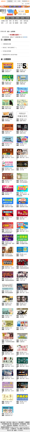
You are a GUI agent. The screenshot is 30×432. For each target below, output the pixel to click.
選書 (13, 21)
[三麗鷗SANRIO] (7, 139)
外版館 (12, 18)
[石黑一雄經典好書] (7, 151)
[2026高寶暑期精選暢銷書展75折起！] (7, 102)
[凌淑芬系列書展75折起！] (7, 372)
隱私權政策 (16, 424)
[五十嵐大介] (7, 299)
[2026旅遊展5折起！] (22, 90)
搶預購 (24, 14)
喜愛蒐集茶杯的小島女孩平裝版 (10, 54)
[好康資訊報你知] (22, 237)
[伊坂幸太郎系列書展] (22, 360)
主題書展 (13, 31)
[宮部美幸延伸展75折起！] (22, 348)
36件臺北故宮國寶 (7, 51)
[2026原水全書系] (7, 78)
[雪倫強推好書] (7, 164)
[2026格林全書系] (22, 78)
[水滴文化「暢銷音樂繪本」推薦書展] (7, 385)
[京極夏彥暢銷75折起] (7, 348)
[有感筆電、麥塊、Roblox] (22, 139)
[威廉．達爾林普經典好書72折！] (7, 127)
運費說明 (3, 1)
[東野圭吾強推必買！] (7, 360)
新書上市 (7, 21)
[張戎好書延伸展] (22, 151)
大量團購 (27, 422)
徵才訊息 (9, 422)
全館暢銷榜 (3, 21)
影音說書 (21, 21)
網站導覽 (21, 422)
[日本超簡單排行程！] (7, 409)
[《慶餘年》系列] (7, 397)
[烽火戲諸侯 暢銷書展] (22, 299)
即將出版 (10, 21)
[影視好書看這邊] (7, 213)
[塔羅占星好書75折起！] (7, 311)
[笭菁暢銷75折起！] (22, 372)
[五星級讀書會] (7, 188)
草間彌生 (20, 14)
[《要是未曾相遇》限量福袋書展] (22, 262)
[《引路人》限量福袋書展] (7, 274)
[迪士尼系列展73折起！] (7, 262)
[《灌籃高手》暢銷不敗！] (22, 335)
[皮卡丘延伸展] (22, 249)
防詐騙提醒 (23, 424)
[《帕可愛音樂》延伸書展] (22, 397)
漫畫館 (22, 18)
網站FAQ (15, 422)
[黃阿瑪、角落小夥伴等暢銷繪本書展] (22, 176)
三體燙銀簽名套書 (7, 44)
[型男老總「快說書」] (22, 200)
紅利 (15, 1)
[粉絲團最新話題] (7, 200)
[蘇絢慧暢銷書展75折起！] (7, 323)
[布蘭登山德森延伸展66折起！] (22, 164)
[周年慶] (15, 6)
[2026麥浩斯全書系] (22, 65)
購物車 (26, 1)
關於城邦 (3, 422)
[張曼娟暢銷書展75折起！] (22, 323)
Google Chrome (14, 427)
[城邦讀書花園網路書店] (3, 12)
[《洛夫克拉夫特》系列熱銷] (7, 176)
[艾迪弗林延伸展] (22, 127)
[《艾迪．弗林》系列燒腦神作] (22, 385)
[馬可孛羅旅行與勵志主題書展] (22, 102)
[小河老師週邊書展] (7, 114)
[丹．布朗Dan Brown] (22, 286)
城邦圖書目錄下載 (6, 424)
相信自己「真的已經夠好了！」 (10, 47)
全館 (2, 18)
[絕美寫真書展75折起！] (7, 249)
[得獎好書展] (7, 237)
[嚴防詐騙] (15, 5)
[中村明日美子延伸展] (22, 114)
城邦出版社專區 (26, 21)
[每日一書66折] (22, 188)
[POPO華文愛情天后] (7, 286)
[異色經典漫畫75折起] (7, 335)
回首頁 (25, 37)
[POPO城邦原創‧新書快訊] (22, 274)
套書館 (17, 18)
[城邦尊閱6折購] (7, 225)
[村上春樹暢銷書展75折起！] (22, 311)
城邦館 (7, 18)
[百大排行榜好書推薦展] (22, 213)
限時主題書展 (16, 21)
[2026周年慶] (7, 65)
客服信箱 (9, 425)
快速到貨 (10, 1)
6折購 (19, 1)
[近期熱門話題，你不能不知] (22, 225)
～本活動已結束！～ (15, 35)
